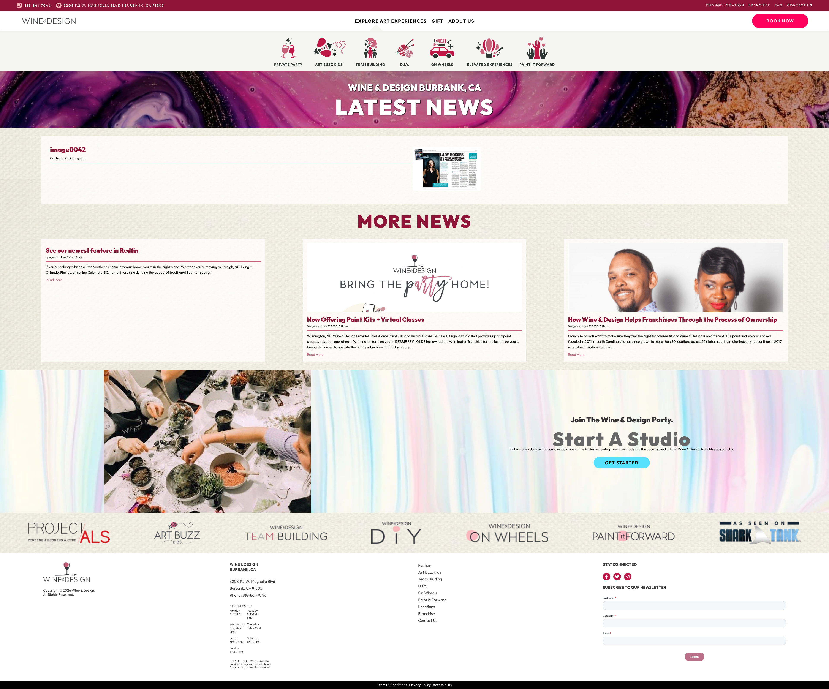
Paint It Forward (432, 599)
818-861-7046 (37, 5)
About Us (461, 21)
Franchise (759, 5)
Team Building (430, 579)
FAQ (779, 5)
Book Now (780, 21)
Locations (426, 606)
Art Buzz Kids (429, 572)
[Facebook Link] (606, 576)
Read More (54, 280)
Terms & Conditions (392, 685)
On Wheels (427, 592)
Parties (424, 565)
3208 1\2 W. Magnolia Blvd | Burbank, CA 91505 (114, 5)
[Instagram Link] (627, 576)
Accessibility (442, 685)
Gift (437, 21)
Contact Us (799, 5)
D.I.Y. (422, 585)
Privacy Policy (420, 685)
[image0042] (446, 187)
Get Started (622, 462)
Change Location (725, 5)
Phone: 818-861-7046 (248, 595)
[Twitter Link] (617, 576)
